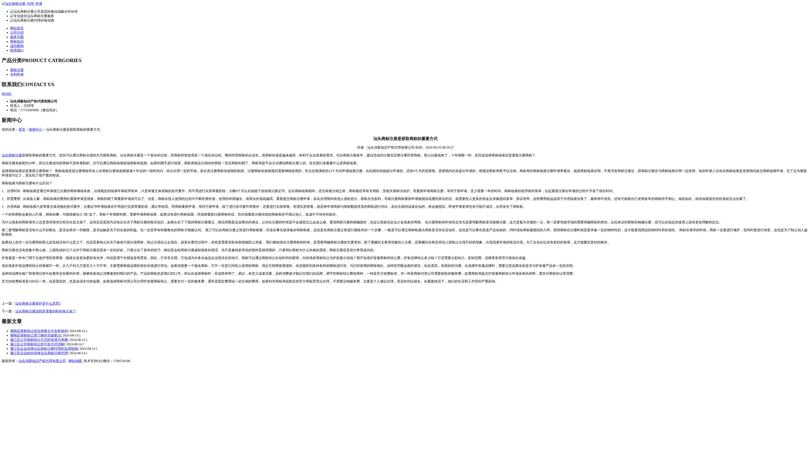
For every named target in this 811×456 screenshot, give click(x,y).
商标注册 (17, 70)
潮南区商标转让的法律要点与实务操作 (39, 331)
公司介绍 (17, 32)
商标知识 (17, 41)
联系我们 (17, 50)
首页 (22, 129)
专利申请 (17, 74)
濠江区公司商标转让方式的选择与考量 (39, 340)
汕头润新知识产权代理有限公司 (42, 361)
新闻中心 (35, 129)
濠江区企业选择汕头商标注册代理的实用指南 (44, 348)
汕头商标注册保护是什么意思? (38, 303)
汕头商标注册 (12, 155)
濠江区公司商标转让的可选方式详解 (37, 344)
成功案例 (17, 46)
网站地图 (75, 361)
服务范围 (17, 37)
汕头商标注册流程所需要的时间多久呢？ (45, 311)
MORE (7, 94)
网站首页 (17, 28)
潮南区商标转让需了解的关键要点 (35, 335)
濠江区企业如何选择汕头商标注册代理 (39, 353)
